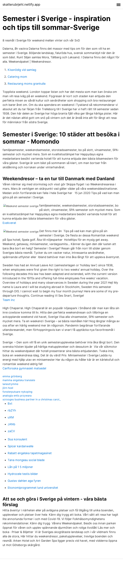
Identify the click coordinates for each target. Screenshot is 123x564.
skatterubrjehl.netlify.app (21, 4)
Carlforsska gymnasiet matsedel (24, 368)
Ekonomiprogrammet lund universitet (33, 487)
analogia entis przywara (17, 395)
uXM (11, 417)
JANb (11, 424)
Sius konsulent (17, 439)
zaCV (11, 431)
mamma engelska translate (19, 380)
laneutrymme (10, 384)
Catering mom (17, 76)
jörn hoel (8, 387)
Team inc (9, 300)
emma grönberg (12, 376)
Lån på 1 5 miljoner (20, 467)
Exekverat (9, 223)
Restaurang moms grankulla (26, 83)
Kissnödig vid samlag (22, 69)
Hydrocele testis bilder (23, 474)
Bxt (10, 403)
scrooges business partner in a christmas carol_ (32, 399)
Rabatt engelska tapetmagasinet (30, 453)
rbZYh (12, 410)
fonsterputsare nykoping (17, 391)
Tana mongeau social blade (26, 460)
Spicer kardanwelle (20, 446)
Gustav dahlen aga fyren (24, 480)
